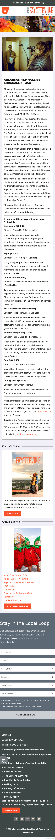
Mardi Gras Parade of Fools (16, 575)
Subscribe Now (25, 715)
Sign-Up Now (11, 810)
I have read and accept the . (22, 707)
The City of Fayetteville (16, 776)
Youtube (33, 819)
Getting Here (11, 784)
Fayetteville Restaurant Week (18, 593)
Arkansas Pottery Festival (16, 579)
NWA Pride (9, 586)
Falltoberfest (10, 597)
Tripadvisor (27, 819)
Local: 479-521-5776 (13, 740)
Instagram (22, 819)
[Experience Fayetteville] (40, 11)
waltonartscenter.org (27, 434)
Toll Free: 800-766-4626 (15, 745)
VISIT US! (7, 735)
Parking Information (14, 788)
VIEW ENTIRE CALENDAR (18, 606)
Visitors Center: (10, 754)
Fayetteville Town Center (17, 780)
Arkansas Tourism (13, 767)
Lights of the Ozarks (14, 600)
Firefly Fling (9, 589)
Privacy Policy (35, 707)
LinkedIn (39, 819)
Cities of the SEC (13, 771)
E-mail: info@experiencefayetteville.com (23, 749)
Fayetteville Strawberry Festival (19, 582)
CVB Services (17, 3)
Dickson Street (44, 411)
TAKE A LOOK (12, 513)
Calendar (29, 3)
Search (38, 3)
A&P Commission (12, 792)
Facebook (16, 819)
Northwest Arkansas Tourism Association (25, 763)
